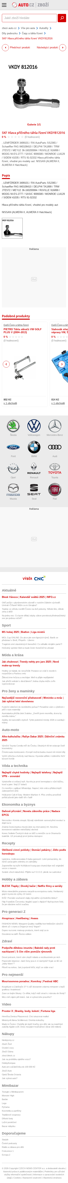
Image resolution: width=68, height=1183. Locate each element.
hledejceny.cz (8, 1040)
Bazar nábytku (8, 1126)
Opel (13, 477)
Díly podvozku (10, 33)
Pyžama (5, 1107)
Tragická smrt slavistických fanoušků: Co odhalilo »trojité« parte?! (32, 644)
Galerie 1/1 (34, 124)
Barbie (5, 1099)
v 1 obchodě (10, 403)
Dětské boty (7, 1118)
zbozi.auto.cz (9, 28)
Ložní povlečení (9, 1122)
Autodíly (43, 28)
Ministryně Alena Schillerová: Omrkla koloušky (23, 1020)
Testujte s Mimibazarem (13, 1092)
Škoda (13, 435)
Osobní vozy (8, 1048)
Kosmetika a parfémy (11, 1111)
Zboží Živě (7, 1044)
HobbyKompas (8, 1063)
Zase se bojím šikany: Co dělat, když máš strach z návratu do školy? (34, 993)
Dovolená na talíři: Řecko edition (16, 934)
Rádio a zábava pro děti (13, 1147)
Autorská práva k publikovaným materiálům (23, 1171)
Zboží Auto (7, 1071)
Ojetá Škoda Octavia (11, 1074)
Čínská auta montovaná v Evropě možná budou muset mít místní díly (33, 752)
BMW (34, 456)
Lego (4, 1103)
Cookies (17, 1178)
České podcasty (9, 1143)
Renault (34, 477)
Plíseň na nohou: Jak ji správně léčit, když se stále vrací (27, 967)
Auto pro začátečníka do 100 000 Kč (18, 1067)
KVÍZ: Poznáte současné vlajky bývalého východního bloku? (29, 898)
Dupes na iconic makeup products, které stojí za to (25, 930)
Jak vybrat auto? (9, 1078)
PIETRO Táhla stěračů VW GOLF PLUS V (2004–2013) (23, 331)
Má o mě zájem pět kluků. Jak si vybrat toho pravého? (27, 997)
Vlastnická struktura (52, 1178)
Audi (55, 456)
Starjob (5, 1139)
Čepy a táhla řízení (32, 33)
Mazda (13, 498)
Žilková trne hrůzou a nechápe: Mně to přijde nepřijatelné (28, 677)
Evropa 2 (6, 1155)
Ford (13, 456)
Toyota (54, 477)
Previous (6, 364)
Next (62, 364)
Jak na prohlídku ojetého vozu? (16, 1059)
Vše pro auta (28, 28)
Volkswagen (34, 435)
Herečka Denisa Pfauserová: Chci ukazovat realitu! (25, 1016)
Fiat (55, 498)
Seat (34, 498)
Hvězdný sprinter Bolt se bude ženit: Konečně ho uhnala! (28, 648)
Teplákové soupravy (11, 1115)
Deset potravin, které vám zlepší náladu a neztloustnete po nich (31, 957)
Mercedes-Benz (55, 435)
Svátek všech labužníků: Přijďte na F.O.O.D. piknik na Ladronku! (31, 872)
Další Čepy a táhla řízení (16, 325)
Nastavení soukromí (32, 1178)
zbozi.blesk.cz (8, 1055)
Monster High (8, 1095)
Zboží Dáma (7, 1051)
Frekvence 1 (8, 1151)
